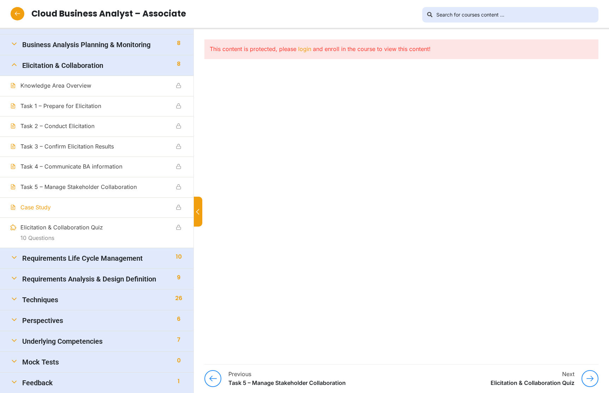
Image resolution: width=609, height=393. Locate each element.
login (304, 48)
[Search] (430, 15)
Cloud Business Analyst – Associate (108, 13)
